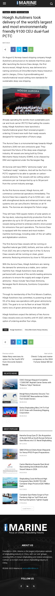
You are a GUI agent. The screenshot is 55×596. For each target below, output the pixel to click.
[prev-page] (4, 421)
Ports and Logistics (22, 12)
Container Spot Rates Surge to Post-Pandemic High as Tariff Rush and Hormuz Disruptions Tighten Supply (34, 497)
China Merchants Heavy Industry (36, 330)
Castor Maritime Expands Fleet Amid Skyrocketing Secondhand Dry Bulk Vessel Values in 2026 (34, 466)
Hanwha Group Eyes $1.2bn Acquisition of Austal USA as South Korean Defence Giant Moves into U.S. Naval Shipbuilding (36, 438)
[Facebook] (13, 49)
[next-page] (8, 421)
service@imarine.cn (30, 568)
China (13, 12)
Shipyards (6, 12)
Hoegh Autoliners (16, 330)
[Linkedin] (25, 49)
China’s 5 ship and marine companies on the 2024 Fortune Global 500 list (41, 359)
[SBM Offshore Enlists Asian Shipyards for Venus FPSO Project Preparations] (10, 454)
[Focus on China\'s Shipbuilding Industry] (27, 528)
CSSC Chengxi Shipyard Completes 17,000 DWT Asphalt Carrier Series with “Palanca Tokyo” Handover (35, 382)
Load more (27, 509)
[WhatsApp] (30, 49)
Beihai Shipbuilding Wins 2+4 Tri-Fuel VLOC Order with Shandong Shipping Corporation (34, 410)
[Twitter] (19, 49)
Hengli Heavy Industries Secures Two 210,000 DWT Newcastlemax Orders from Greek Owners (34, 396)
